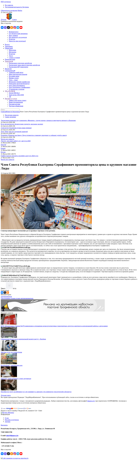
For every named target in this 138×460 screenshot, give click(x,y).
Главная (3, 111)
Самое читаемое (10, 117)
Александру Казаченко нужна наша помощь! (16, 128)
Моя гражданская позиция (18, 74)
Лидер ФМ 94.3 (14, 93)
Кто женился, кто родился (18, 37)
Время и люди (14, 78)
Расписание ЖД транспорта (18, 67)
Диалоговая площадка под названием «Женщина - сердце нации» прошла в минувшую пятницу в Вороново (38, 120)
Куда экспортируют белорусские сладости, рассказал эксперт (22, 124)
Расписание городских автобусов (20, 63)
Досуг (11, 56)
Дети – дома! (13, 80)
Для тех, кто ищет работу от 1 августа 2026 (16, 141)
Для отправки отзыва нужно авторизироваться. (17, 298)
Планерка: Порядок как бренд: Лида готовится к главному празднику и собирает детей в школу (34, 135)
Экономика (9, 46)
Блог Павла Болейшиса (17, 85)
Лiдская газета (6, 395)
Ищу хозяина (13, 35)
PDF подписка (6, 2)
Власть (7, 44)
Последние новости (11, 115)
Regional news (13, 32)
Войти (20, 10)
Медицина (12, 52)
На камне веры (14, 76)
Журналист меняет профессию (19, 82)
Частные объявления (16, 106)
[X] (5, 292)
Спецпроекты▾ (10, 70)
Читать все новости (7, 139)
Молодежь (12, 50)
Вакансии (8, 69)
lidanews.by (91, 401)
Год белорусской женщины (18, 33)
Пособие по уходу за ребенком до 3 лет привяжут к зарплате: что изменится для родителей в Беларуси (36, 392)
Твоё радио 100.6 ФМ (16, 95)
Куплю (3, 152)
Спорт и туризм (14, 57)
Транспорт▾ (9, 61)
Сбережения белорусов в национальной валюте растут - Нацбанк (23, 339)
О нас (7, 418)
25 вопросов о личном (16, 89)
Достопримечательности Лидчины (17, 7)
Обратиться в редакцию (9, 10)
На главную (9, 5)
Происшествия (10, 59)
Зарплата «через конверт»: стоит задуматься (16, 378)
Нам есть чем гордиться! (17, 41)
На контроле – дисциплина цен (11, 365)
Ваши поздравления (16, 102)
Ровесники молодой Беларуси (19, 83)
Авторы (7, 421)
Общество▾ (9, 48)
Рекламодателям (14, 104)
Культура (12, 39)
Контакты (4, 425)
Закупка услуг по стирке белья (11, 352)
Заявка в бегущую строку (17, 100)
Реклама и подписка (12, 420)
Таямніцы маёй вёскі (16, 72)
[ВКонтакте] (2, 292)
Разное (3, 148)
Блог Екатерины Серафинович (19, 87)
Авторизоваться (6, 296)
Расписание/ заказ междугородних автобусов (24, 65)
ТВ (10, 97)
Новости (9, 111)
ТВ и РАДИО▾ (10, 91)
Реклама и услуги (11, 98)
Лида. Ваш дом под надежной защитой (14, 131)
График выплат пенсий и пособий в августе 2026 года (19, 156)
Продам (3, 145)
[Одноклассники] (7, 292)
